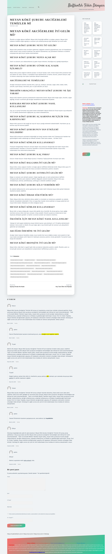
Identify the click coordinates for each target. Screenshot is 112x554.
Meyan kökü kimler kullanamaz (48, 265)
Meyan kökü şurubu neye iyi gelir (35, 274)
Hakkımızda (31, 7)
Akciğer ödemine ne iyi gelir (17, 260)
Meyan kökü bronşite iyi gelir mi (17, 265)
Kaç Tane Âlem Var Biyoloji (64, 286)
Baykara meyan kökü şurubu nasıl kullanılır (46, 260)
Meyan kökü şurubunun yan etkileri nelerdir (53, 274)
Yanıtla (15, 323)
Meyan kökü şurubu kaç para (38, 271)
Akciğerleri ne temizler (30, 260)
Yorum (8, 476)
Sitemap (46, 534)
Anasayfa (9, 7)
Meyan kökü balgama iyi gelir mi (59, 262)
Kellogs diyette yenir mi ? (97, 63)
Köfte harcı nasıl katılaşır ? (87, 63)
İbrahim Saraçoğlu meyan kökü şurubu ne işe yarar (21, 262)
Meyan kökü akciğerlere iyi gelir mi (42, 262)
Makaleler (16, 256)
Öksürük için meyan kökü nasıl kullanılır (19, 276)
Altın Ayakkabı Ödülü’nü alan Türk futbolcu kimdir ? (97, 25)
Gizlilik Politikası (16, 7)
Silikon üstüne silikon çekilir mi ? (97, 40)
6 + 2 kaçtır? (10, 517)
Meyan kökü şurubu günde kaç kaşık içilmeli (20, 271)
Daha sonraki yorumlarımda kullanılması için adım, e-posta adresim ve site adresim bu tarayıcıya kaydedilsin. (32, 513)
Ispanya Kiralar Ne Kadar (17, 286)
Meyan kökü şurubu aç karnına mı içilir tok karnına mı (22, 268)
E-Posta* (9, 500)
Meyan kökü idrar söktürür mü (33, 265)
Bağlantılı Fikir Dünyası (86, 5)
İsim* (8, 493)
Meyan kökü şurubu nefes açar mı (18, 274)
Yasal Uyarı (24, 7)
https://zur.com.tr (39, 534)
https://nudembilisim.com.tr (15, 534)
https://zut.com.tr (28, 534)
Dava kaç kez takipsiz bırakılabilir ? (97, 52)
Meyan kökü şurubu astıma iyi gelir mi (44, 268)
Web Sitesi (9, 506)
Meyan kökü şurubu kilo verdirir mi (54, 271)
